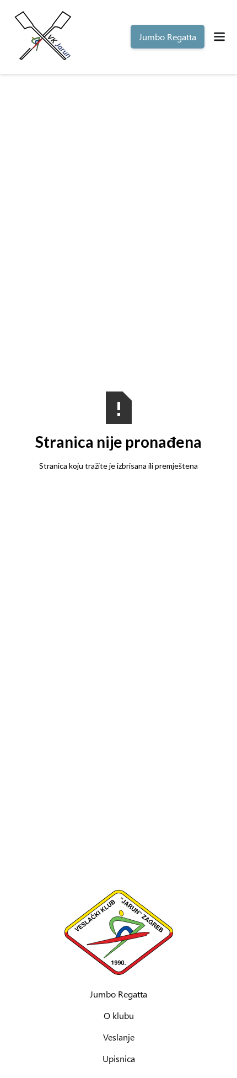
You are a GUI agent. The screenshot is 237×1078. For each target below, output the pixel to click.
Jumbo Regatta (118, 994)
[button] (220, 36)
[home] (42, 37)
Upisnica (119, 1058)
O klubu (119, 1015)
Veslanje (118, 1037)
